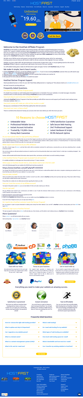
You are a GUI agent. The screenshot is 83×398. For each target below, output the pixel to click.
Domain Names (29, 6)
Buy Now (67, 6)
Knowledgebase (64, 389)
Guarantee (50, 6)
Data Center (63, 376)
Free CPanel (52, 381)
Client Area (63, 387)
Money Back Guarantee (66, 377)
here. (38, 71)
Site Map (63, 390)
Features (23, 6)
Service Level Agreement (42, 394)
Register (74, 0)
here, (6, 73)
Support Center (64, 386)
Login (79, 0)
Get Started (31, 24)
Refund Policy (40, 390)
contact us (8, 216)
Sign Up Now (16, 218)
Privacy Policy (40, 392)
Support (62, 6)
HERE (76, 204)
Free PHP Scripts (53, 379)
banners (14, 74)
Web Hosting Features (54, 376)
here (14, 73)
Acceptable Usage (41, 387)
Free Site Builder (53, 377)
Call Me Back (54, 36)
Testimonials (64, 379)
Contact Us (56, 6)
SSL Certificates (38, 6)
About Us (45, 6)
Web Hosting (17, 6)
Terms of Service (40, 389)
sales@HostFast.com (73, 83)
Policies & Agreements (42, 386)
